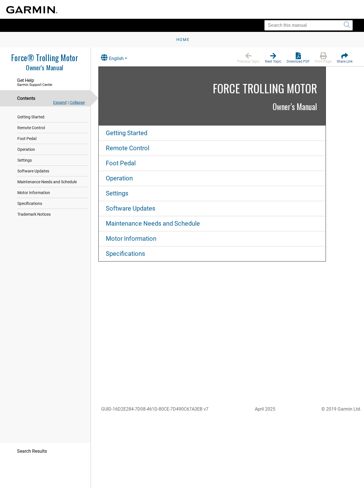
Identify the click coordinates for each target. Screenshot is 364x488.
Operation (26, 149)
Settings (24, 160)
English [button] (116, 58)
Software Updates (33, 171)
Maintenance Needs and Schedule (47, 182)
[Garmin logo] (31, 10)
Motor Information (33, 192)
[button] (248, 58)
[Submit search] (347, 25)
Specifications (29, 203)
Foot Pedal (26, 138)
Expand (60, 102)
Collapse (77, 102)
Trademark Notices (34, 214)
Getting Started (30, 117)
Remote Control (31, 127)
